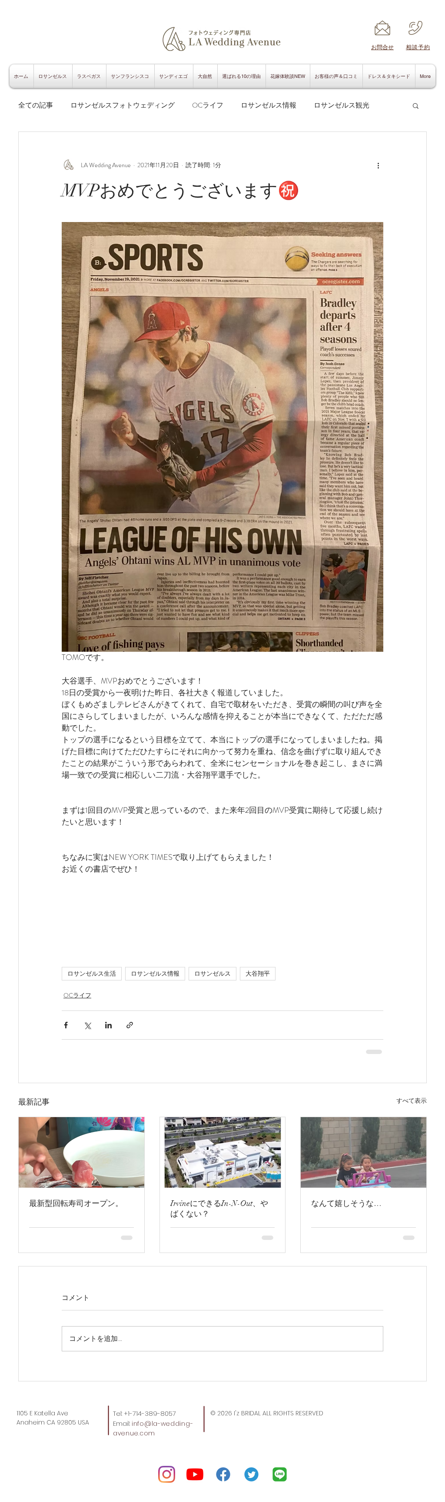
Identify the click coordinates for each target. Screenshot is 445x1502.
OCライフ (207, 105)
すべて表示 (411, 1100)
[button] (416, 105)
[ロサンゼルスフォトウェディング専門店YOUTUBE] (194, 1474)
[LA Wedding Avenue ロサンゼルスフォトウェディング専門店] (166, 1474)
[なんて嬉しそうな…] (363, 1152)
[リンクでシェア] (130, 1025)
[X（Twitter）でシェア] (87, 1025)
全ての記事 (35, 105)
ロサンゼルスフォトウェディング (122, 105)
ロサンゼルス (212, 973)
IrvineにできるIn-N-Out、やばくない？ (219, 1209)
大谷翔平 (258, 973)
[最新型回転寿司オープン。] (81, 1152)
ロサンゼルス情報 (268, 105)
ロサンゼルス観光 (341, 105)
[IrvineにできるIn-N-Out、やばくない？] (223, 1152)
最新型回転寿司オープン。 (76, 1203)
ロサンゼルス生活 (91, 973)
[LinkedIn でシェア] (108, 1025)
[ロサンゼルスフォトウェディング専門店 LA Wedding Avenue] (279, 1474)
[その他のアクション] (378, 165)
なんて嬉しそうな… (346, 1203)
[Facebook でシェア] (66, 1025)
